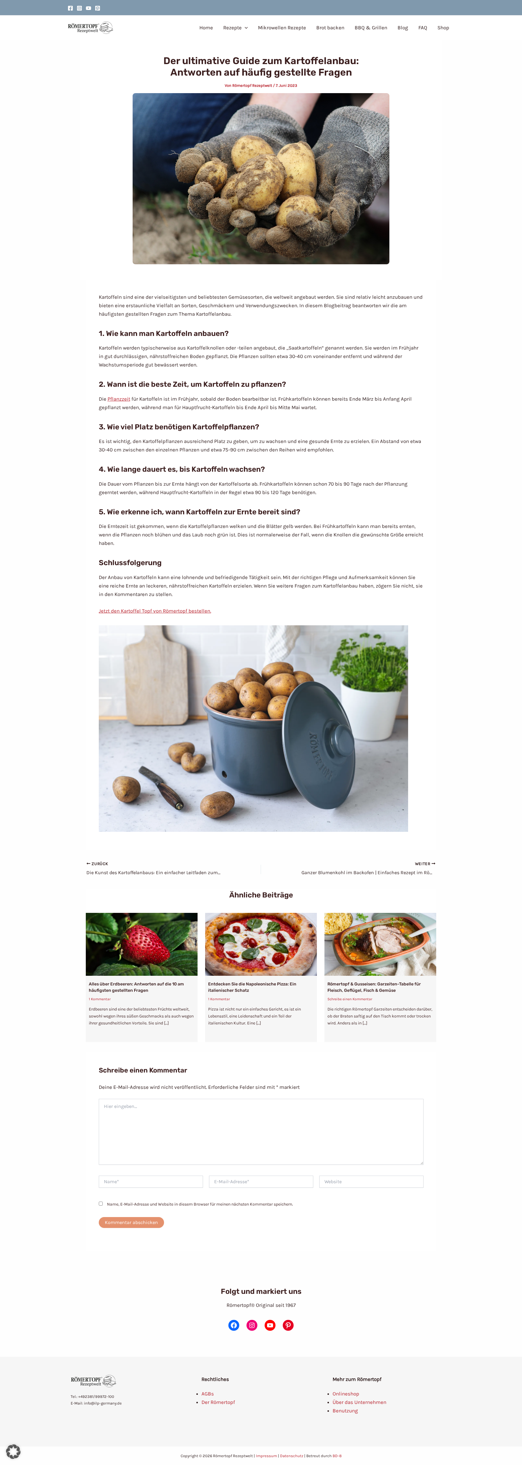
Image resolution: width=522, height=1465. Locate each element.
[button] (245, 27)
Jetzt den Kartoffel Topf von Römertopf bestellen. (155, 611)
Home (206, 27)
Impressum (266, 1456)
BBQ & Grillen (371, 27)
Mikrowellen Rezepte (282, 27)
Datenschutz (291, 1456)
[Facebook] (70, 8)
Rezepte (232, 27)
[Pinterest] (97, 8)
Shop (443, 27)
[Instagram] (79, 8)
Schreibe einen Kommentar (349, 999)
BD (335, 1456)
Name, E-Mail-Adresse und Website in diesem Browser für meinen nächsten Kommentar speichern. (200, 1204)
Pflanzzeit (119, 399)
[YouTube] (88, 8)
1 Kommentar (100, 999)
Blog (403, 27)
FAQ (422, 27)
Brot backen (330, 27)
